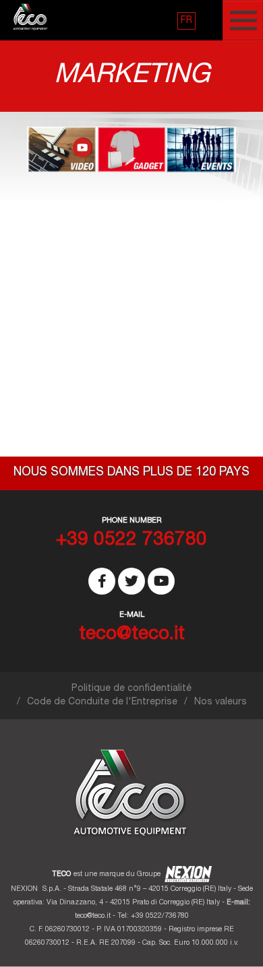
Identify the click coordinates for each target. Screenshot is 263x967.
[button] (186, 21)
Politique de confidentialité (131, 689)
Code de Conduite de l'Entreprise (102, 702)
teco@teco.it (93, 916)
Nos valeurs (220, 702)
